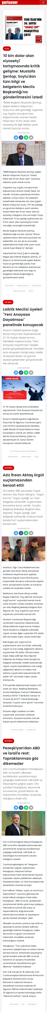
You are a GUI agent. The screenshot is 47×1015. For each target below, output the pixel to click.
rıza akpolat (30, 730)
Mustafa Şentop (23, 285)
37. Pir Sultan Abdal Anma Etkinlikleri (23, 451)
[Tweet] (16, 137)
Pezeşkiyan (32, 1004)
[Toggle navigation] (43, 2)
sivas (36, 457)
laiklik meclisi (26, 457)
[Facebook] (21, 137)
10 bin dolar (9, 285)
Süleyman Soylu (19, 291)
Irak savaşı (14, 1004)
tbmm (31, 291)
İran (23, 1004)
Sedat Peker (36, 285)
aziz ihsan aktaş (17, 730)
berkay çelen (13, 457)
